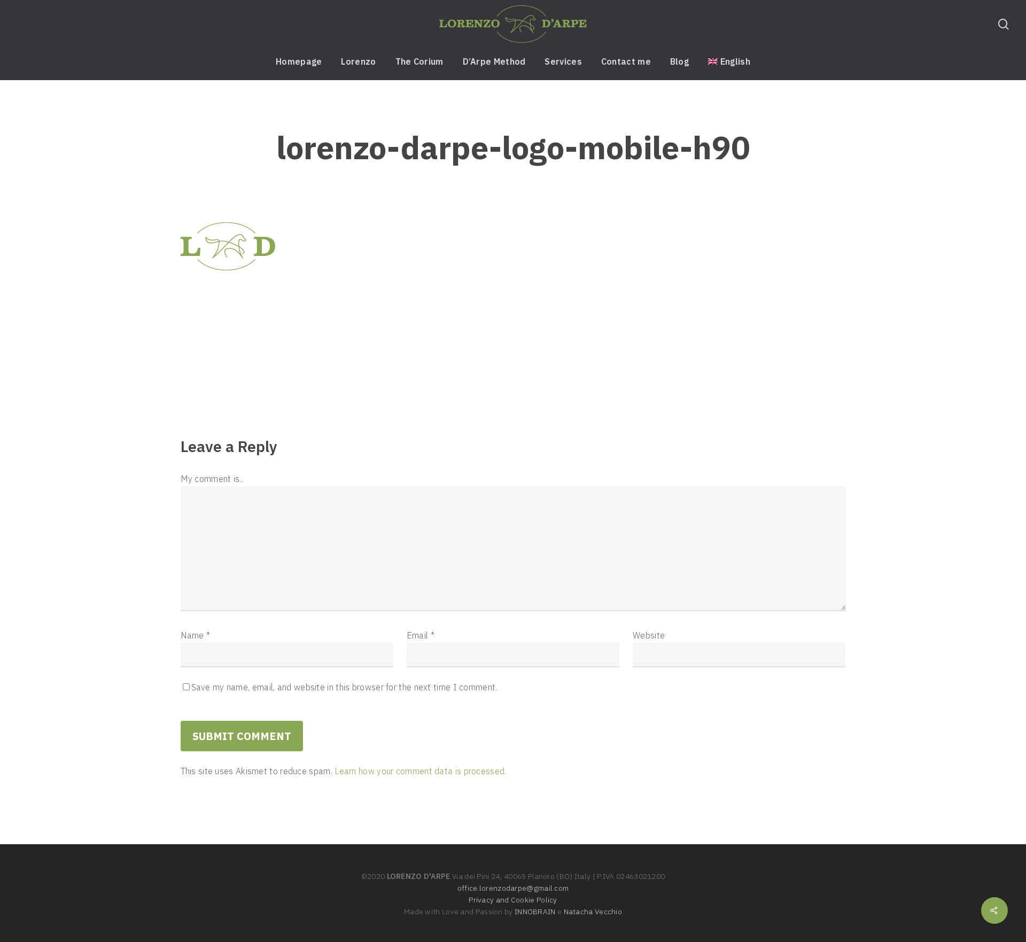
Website (649, 635)
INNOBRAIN (535, 911)
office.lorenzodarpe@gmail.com (513, 888)
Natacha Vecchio (593, 911)
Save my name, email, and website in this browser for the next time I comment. (344, 687)
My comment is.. (212, 478)
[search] (1003, 24)
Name (196, 635)
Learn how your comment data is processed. (420, 771)
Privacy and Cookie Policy (513, 900)
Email (420, 635)
